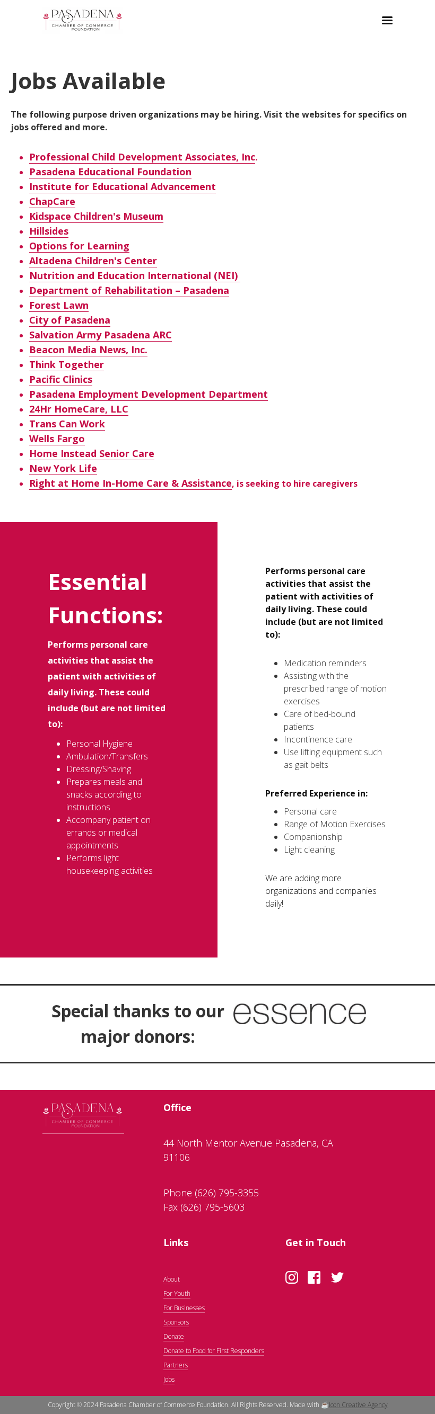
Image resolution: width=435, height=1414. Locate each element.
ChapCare (52, 201)
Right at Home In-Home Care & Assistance (130, 483)
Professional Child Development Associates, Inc (142, 156)
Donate (173, 1336)
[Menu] (384, 21)
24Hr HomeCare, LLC (78, 408)
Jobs (169, 1379)
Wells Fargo (57, 438)
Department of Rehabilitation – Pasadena (129, 290)
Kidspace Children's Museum (96, 216)
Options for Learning (79, 245)
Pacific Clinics (60, 379)
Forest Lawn (59, 305)
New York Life (63, 468)
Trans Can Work (67, 423)
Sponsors (176, 1322)
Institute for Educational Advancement (122, 186)
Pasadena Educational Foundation (110, 171)
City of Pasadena (69, 320)
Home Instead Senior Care (91, 453)
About (171, 1279)
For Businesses (184, 1307)
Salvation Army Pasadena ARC (100, 334)
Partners (175, 1365)
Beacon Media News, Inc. (88, 349)
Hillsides (48, 231)
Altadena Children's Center (93, 260)
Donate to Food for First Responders (213, 1350)
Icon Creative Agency (358, 1404)
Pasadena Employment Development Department (148, 394)
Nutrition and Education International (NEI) (134, 275)
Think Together (66, 364)
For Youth (176, 1293)
